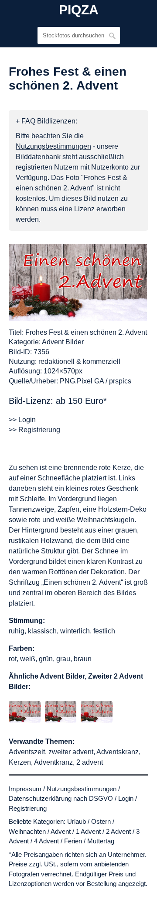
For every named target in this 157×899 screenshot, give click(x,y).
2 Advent (118, 831)
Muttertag (100, 841)
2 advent (89, 762)
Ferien (73, 841)
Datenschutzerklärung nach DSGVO (61, 798)
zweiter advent (70, 752)
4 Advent (46, 841)
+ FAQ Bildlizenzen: (46, 121)
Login (125, 798)
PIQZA (79, 10)
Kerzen (20, 762)
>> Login (22, 419)
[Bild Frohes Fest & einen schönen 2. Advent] (78, 282)
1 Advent (88, 831)
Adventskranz (117, 752)
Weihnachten (27, 831)
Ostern (101, 821)
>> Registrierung (34, 429)
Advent (61, 831)
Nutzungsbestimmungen (81, 788)
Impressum (25, 788)
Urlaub (76, 821)
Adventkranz (53, 762)
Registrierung (28, 808)
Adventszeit (27, 752)
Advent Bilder (63, 342)
